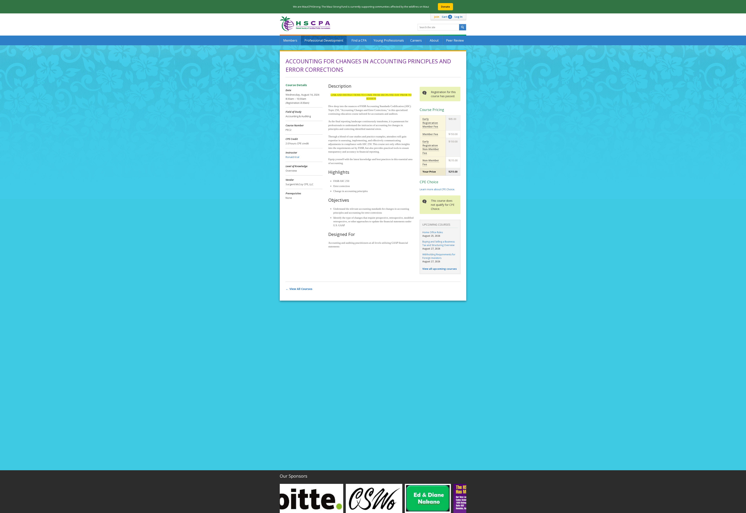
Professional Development (323, 40)
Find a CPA (359, 40)
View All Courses (300, 289)
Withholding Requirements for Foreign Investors (438, 256)
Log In (459, 16)
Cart (446, 16)
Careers (416, 40)
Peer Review (455, 40)
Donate (445, 6)
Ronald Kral (292, 157)
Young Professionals (389, 40)
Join (436, 16)
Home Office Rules (432, 232)
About (434, 40)
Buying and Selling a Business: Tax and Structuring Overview (438, 243)
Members (290, 40)
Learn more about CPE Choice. (437, 189)
